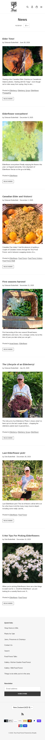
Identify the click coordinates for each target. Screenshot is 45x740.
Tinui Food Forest (19, 733)
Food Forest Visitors (35, 258)
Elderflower (35, 90)
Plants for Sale (9, 634)
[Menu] (41, 6)
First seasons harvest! (14, 282)
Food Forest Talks (10, 656)
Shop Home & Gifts (11, 628)
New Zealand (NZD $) (21, 707)
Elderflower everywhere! (15, 114)
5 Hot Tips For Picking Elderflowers (20, 535)
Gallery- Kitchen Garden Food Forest (17, 662)
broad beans (14, 343)
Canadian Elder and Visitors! (17, 196)
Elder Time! (8, 39)
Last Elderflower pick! (13, 453)
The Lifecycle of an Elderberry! (18, 364)
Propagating (6, 93)
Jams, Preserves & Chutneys (15, 639)
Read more (8, 99)
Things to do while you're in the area (17, 674)
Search (7, 651)
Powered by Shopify (30, 733)
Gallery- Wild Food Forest (13, 668)
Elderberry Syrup (24, 90)
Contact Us (8, 645)
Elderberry (13, 90)
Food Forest (22, 258)
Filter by (18, 25)
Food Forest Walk (8, 261)
